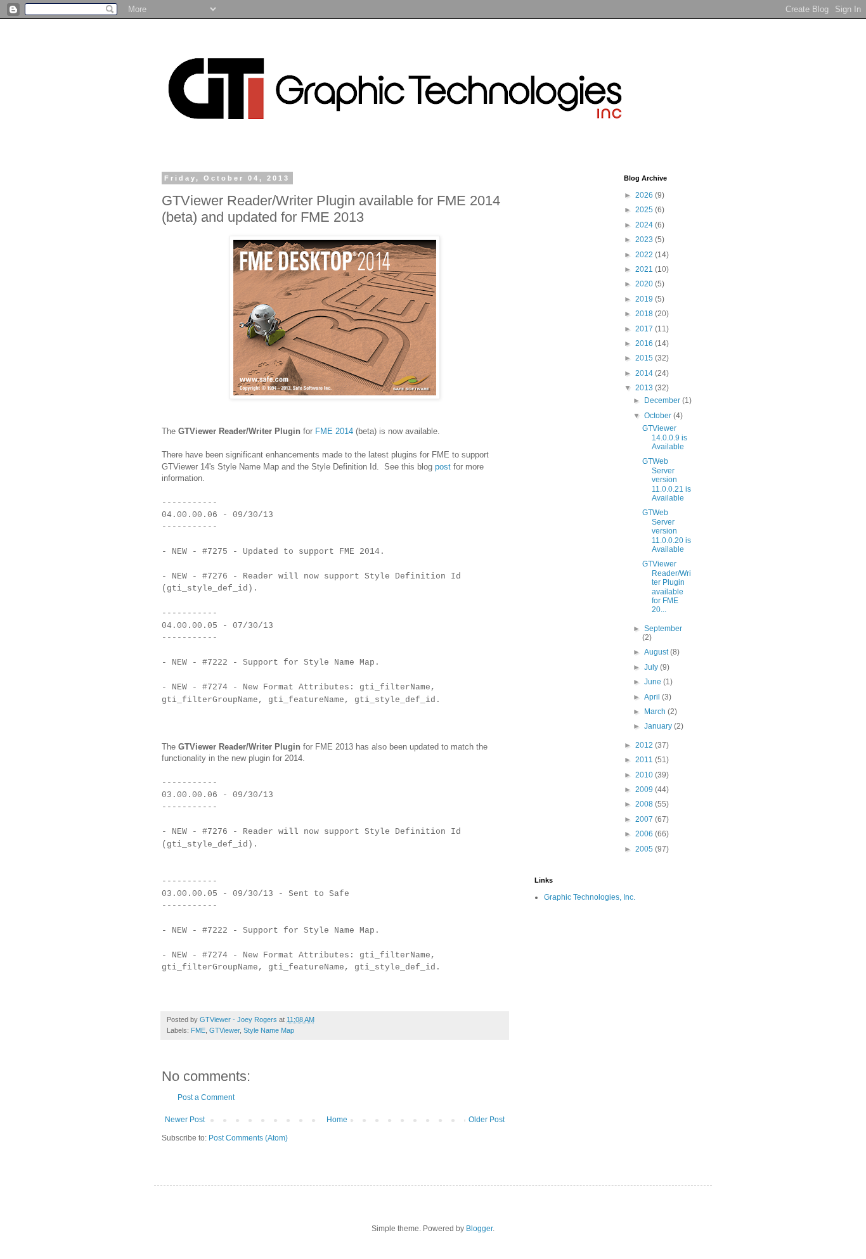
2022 (645, 254)
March (656, 711)
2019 (645, 299)
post (444, 466)
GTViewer (224, 1030)
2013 (645, 387)
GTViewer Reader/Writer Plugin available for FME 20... (666, 586)
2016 (645, 343)
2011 (645, 759)
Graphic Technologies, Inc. (589, 897)
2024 (645, 224)
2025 (645, 209)
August (657, 652)
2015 (645, 358)
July (652, 667)
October (658, 415)
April (653, 697)
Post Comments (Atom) (248, 1138)
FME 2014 (334, 431)
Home (336, 1119)
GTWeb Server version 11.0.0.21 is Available (666, 479)
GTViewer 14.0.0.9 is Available (664, 437)
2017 (645, 328)
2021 (645, 269)
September (663, 628)
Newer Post (185, 1119)
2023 (645, 239)
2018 (645, 313)
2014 (645, 373)
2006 (645, 833)
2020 (645, 283)
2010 (645, 774)
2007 (645, 819)
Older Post (487, 1119)
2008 (645, 804)
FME (198, 1030)
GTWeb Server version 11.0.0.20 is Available (666, 531)
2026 (645, 195)
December (663, 400)
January (659, 726)
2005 (645, 849)
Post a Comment (206, 1097)
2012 (645, 745)
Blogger (479, 1228)
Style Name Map (268, 1030)
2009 (645, 789)
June (653, 681)
